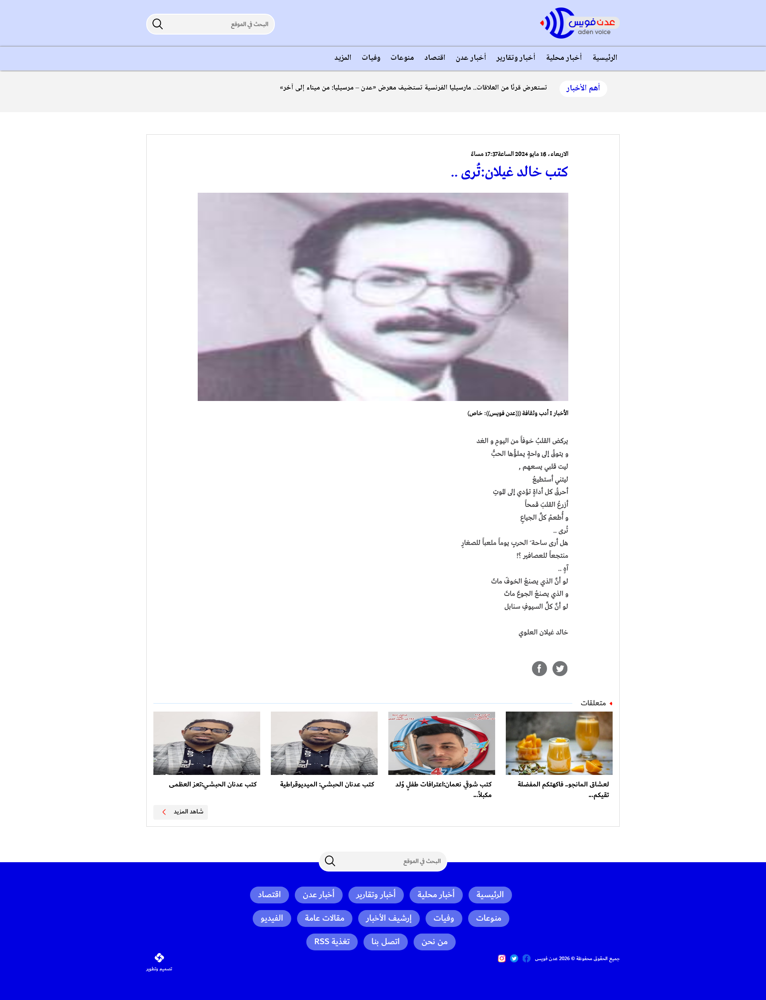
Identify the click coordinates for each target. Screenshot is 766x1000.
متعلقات (593, 703)
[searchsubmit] (157, 24)
